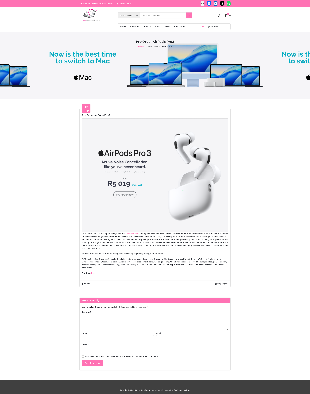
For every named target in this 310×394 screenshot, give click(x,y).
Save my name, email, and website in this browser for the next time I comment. (121, 356)
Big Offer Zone (212, 26)
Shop (157, 26)
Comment (87, 312)
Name (85, 333)
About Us (134, 26)
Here (93, 273)
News (167, 26)
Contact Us (179, 26)
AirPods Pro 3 (133, 233)
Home (123, 26)
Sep (86, 108)
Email (159, 333)
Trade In (147, 26)
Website (85, 345)
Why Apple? (222, 283)
